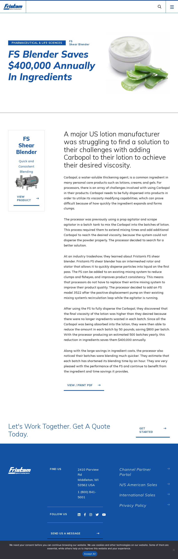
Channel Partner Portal (135, 472)
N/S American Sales (138, 484)
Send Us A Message (65, 533)
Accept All (90, 553)
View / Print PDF (80, 385)
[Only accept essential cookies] (173, 550)
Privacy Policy (132, 505)
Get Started (146, 430)
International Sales (137, 495)
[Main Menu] (172, 7)
